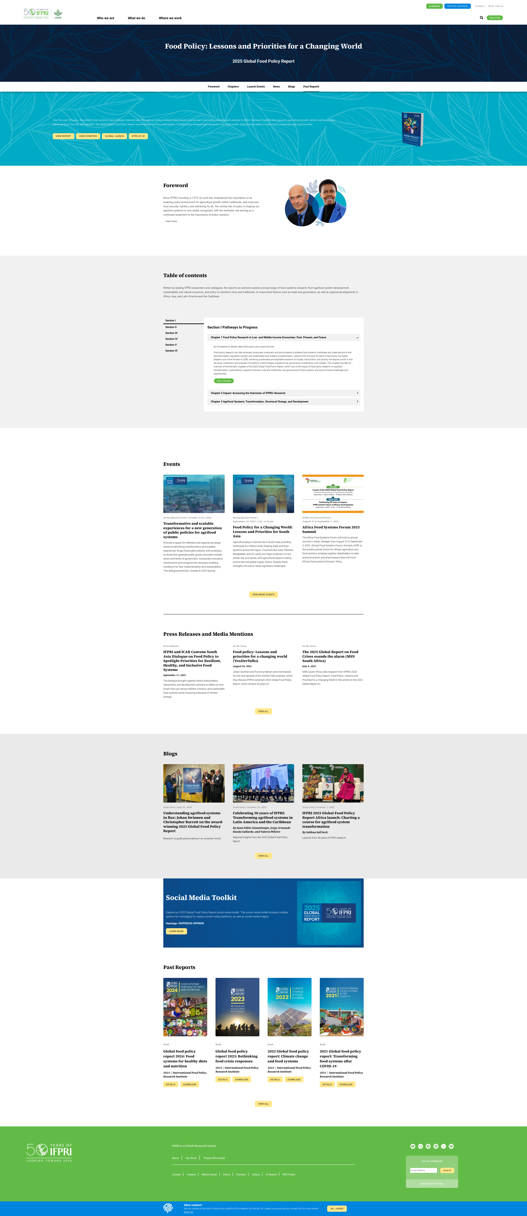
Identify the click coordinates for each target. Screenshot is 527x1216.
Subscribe (494, 17)
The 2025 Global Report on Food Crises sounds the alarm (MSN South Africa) (330, 656)
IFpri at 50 (138, 136)
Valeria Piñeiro (270, 832)
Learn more (176, 931)
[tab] (183, 321)
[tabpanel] (283, 365)
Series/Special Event (175, 517)
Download (189, 1084)
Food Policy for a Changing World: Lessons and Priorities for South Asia (262, 531)
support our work (457, 6)
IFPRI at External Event (316, 517)
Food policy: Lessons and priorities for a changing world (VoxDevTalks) (260, 656)
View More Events (263, 594)
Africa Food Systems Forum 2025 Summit (331, 529)
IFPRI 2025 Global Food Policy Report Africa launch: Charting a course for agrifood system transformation (331, 820)
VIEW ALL (263, 711)
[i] (481, 18)
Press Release (171, 646)
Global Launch (114, 136)
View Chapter (224, 381)
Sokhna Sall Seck (317, 832)
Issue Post (169, 807)
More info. (189, 1212)
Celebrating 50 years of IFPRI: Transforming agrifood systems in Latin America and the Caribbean (263, 817)
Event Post (239, 807)
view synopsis (88, 136)
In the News (239, 646)
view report (63, 136)
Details (171, 1084)
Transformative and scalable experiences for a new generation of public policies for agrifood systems (192, 530)
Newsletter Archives (432, 1183)
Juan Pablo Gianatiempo (253, 828)
